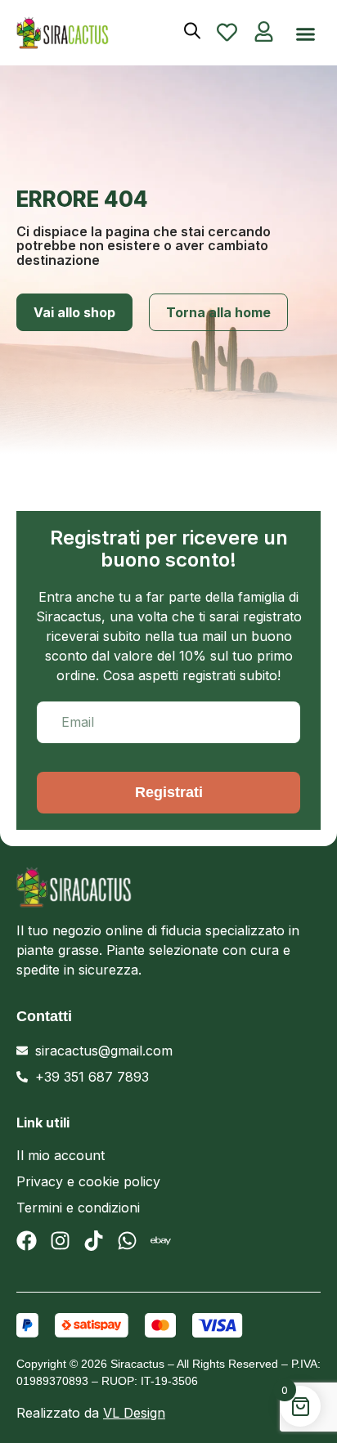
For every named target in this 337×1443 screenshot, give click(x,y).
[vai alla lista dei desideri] (227, 32)
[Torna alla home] (77, 32)
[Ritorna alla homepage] (148, 887)
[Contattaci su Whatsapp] (127, 1240)
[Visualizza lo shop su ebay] (161, 1240)
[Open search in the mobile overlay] (192, 30)
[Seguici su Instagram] (60, 1240)
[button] (305, 34)
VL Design (134, 1413)
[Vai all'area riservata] (264, 31)
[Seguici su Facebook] (26, 1240)
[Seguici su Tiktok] (93, 1240)
